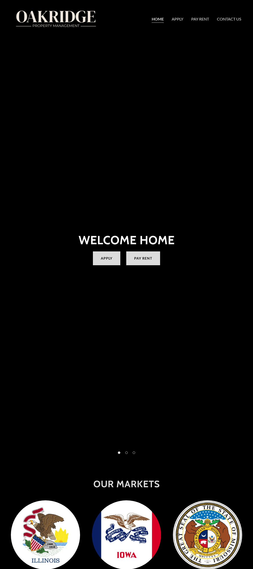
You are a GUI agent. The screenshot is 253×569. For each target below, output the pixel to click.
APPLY (106, 258)
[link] (56, 18)
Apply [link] (177, 19)
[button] (119, 452)
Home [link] (158, 19)
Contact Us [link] (229, 19)
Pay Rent (143, 258)
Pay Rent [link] (200, 19)
